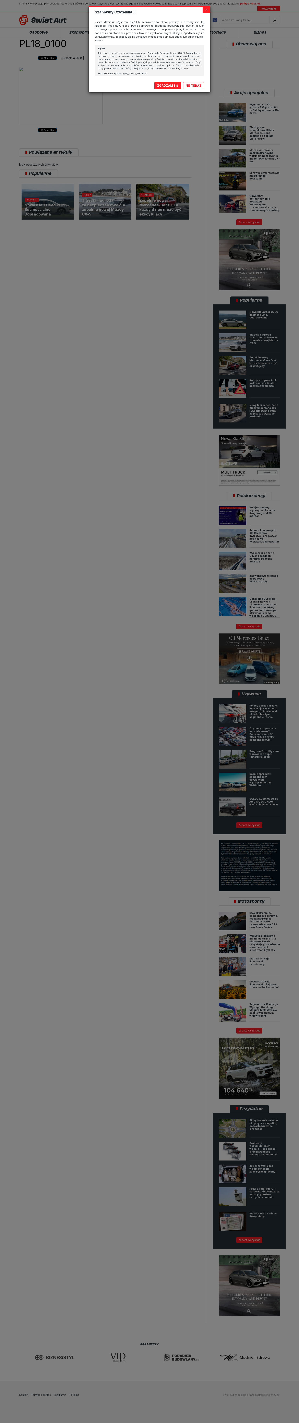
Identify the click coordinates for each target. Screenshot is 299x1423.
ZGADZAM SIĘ (167, 85)
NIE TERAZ (193, 85)
